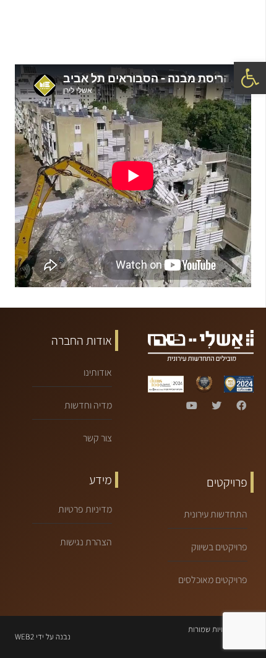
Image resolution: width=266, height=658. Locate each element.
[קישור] (54, 25)
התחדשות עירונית (215, 514)
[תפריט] (247, 25)
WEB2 (24, 636)
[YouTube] (191, 405)
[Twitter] (216, 405)
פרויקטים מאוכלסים (212, 579)
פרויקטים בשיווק (219, 546)
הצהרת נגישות (86, 541)
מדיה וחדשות (88, 405)
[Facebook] (241, 405)
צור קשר (97, 437)
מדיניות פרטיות (85, 509)
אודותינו (98, 372)
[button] (250, 78)
